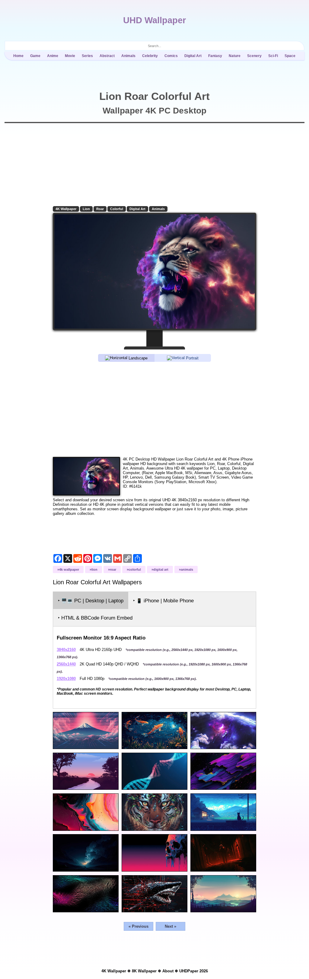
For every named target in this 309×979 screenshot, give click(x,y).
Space (290, 56)
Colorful (116, 209)
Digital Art (193, 56)
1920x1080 (66, 678)
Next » (170, 926)
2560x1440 (66, 664)
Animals (128, 56)
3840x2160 (66, 649)
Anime (52, 56)
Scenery (254, 56)
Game (35, 56)
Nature (235, 56)
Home (18, 56)
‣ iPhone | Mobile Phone (163, 601)
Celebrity (150, 56)
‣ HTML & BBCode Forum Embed (95, 618)
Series (87, 56)
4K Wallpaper (66, 209)
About (168, 971)
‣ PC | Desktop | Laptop (90, 601)
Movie (70, 56)
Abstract (107, 56)
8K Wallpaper (144, 971)
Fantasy (215, 56)
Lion (86, 209)
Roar (100, 209)
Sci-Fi (273, 56)
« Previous (138, 926)
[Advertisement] (154, 409)
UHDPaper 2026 (193, 971)
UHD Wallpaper (154, 20)
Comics (171, 56)
